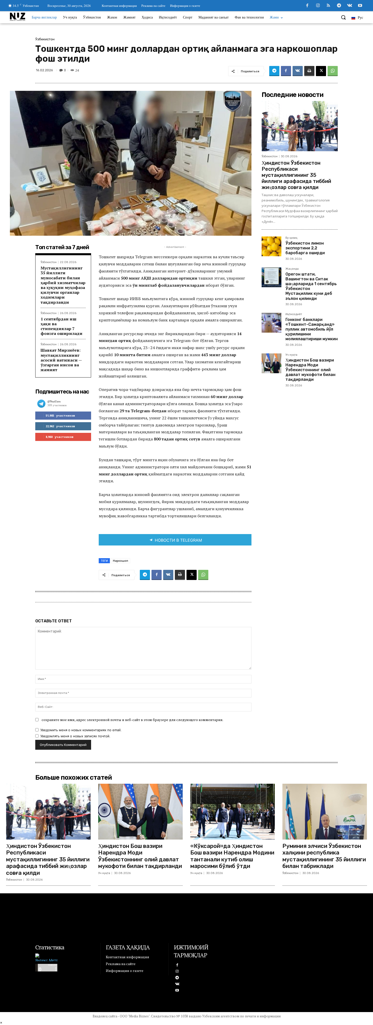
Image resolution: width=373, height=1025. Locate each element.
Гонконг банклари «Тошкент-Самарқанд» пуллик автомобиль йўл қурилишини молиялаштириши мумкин (311, 329)
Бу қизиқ (291, 238)
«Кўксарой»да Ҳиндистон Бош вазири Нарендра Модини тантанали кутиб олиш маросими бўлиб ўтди (232, 856)
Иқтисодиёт (293, 314)
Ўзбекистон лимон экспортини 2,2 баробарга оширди (305, 248)
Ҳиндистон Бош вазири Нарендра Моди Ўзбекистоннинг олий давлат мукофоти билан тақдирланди (310, 370)
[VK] (298, 71)
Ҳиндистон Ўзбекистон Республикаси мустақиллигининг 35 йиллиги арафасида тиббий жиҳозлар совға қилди (296, 175)
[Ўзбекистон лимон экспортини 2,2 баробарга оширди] (271, 246)
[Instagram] (318, 6)
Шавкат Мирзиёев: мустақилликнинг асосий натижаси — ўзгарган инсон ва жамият (61, 359)
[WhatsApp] (333, 71)
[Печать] (309, 71)
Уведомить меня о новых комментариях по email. (81, 730)
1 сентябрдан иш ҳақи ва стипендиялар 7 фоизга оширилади (61, 326)
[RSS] (328, 6)
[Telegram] (339, 6)
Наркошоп (120, 560)
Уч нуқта (291, 354)
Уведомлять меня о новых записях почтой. (75, 736)
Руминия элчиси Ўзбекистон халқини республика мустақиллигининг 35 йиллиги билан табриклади (324, 856)
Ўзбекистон (45, 39)
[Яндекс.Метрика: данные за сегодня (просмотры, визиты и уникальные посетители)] (46, 957)
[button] (343, 17)
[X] (321, 71)
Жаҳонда (292, 268)
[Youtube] (360, 6)
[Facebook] (307, 6)
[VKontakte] (349, 6)
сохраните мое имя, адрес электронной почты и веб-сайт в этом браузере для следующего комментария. (132, 719)
